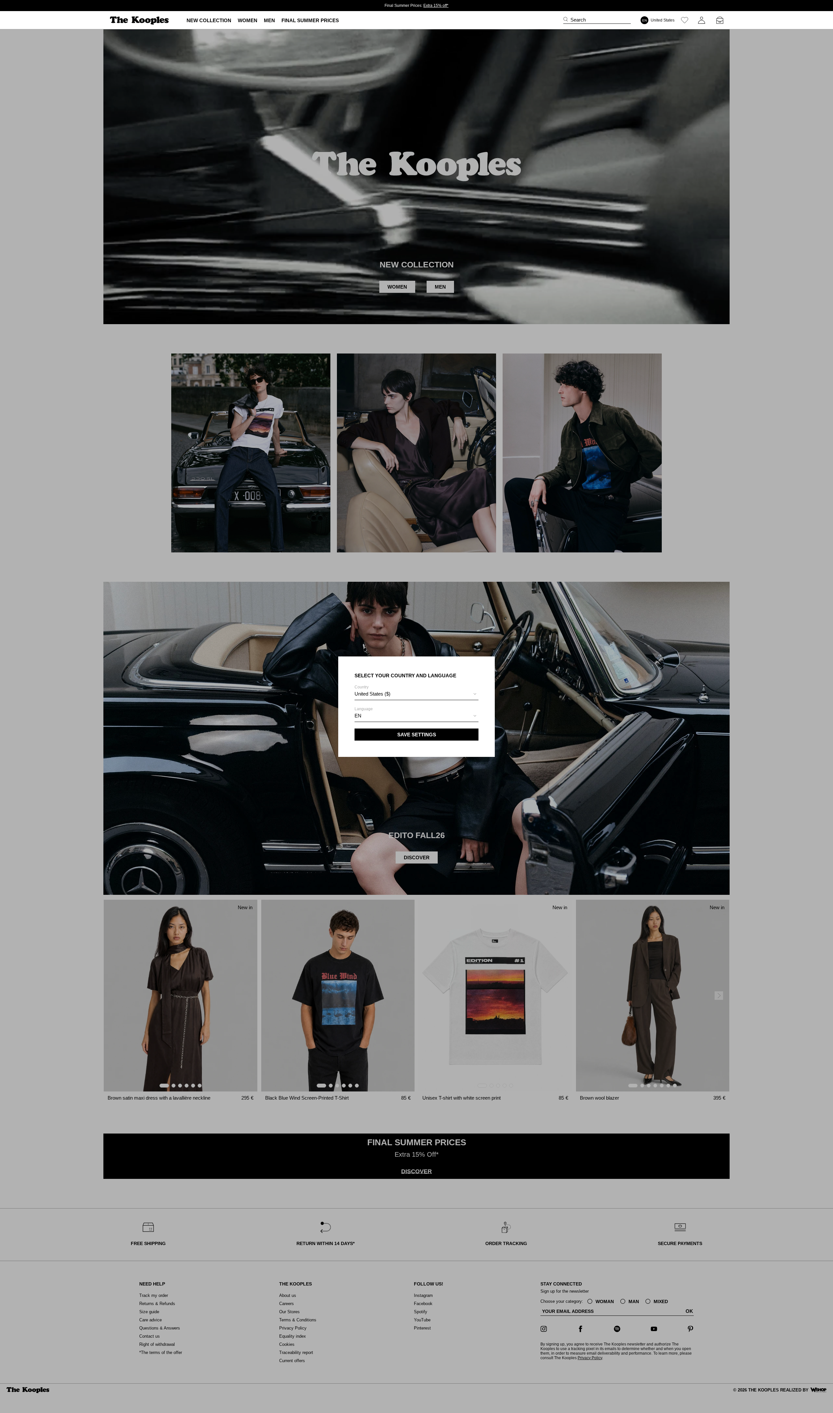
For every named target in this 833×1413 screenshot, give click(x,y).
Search (578, 20)
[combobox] (416, 694)
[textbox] (416, 694)
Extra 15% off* (435, 5)
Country (372, 691)
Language (364, 712)
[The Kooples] (140, 20)
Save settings (416, 734)
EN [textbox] (358, 715)
